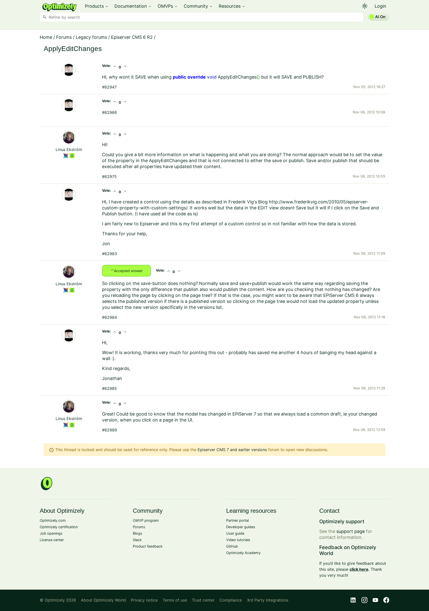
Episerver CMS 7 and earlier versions (232, 449)
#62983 (109, 253)
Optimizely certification (59, 527)
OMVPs (168, 6)
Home (46, 37)
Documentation (133, 6)
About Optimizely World (103, 600)
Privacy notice (144, 600)
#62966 (109, 112)
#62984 (109, 317)
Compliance (230, 600)
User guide (235, 533)
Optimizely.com (53, 520)
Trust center (203, 600)
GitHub (232, 546)
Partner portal (237, 520)
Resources (232, 6)
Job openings (51, 533)
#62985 (109, 388)
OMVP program (146, 520)
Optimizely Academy (243, 553)
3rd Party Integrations (267, 600)
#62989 (109, 429)
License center (52, 540)
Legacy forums (91, 37)
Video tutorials (238, 540)
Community (198, 6)
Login (380, 6)
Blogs (137, 533)
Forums (64, 37)
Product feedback (148, 546)
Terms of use (175, 600)
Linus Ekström (69, 149)
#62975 (109, 176)
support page (350, 531)
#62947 (109, 87)
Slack (137, 540)
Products (96, 6)
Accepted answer (126, 270)
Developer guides (240, 527)
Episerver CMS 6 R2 (132, 37)
